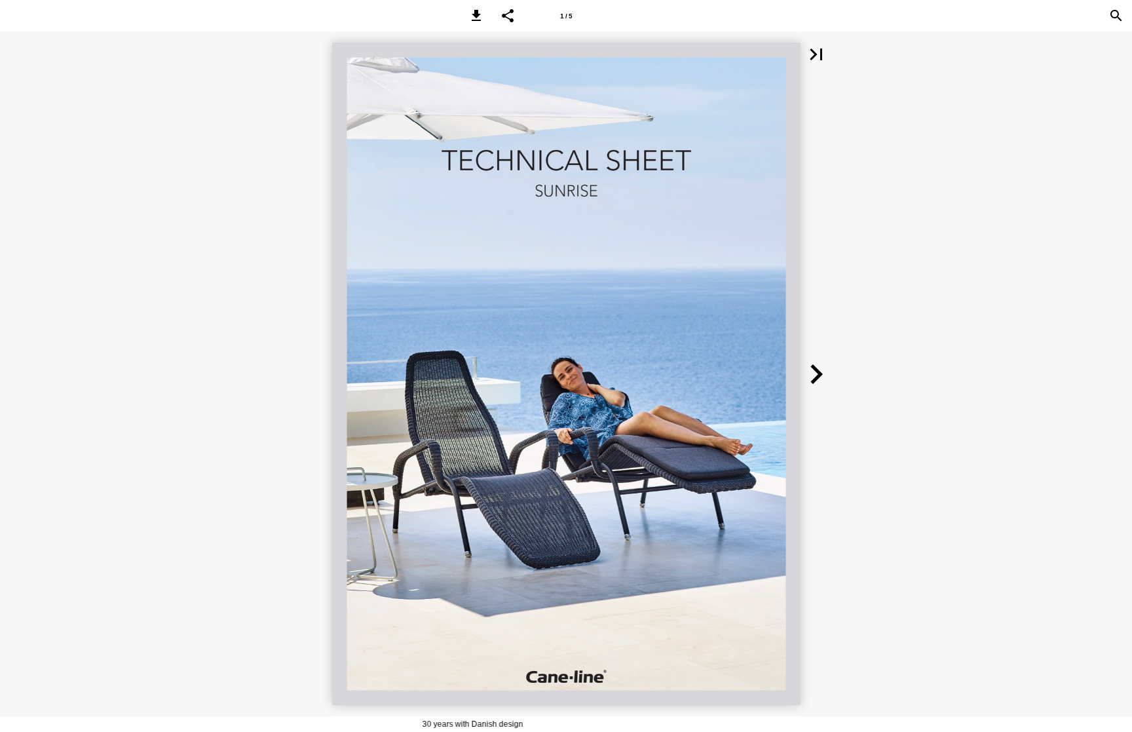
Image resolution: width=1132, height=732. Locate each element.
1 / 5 (566, 16)
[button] (476, 15)
